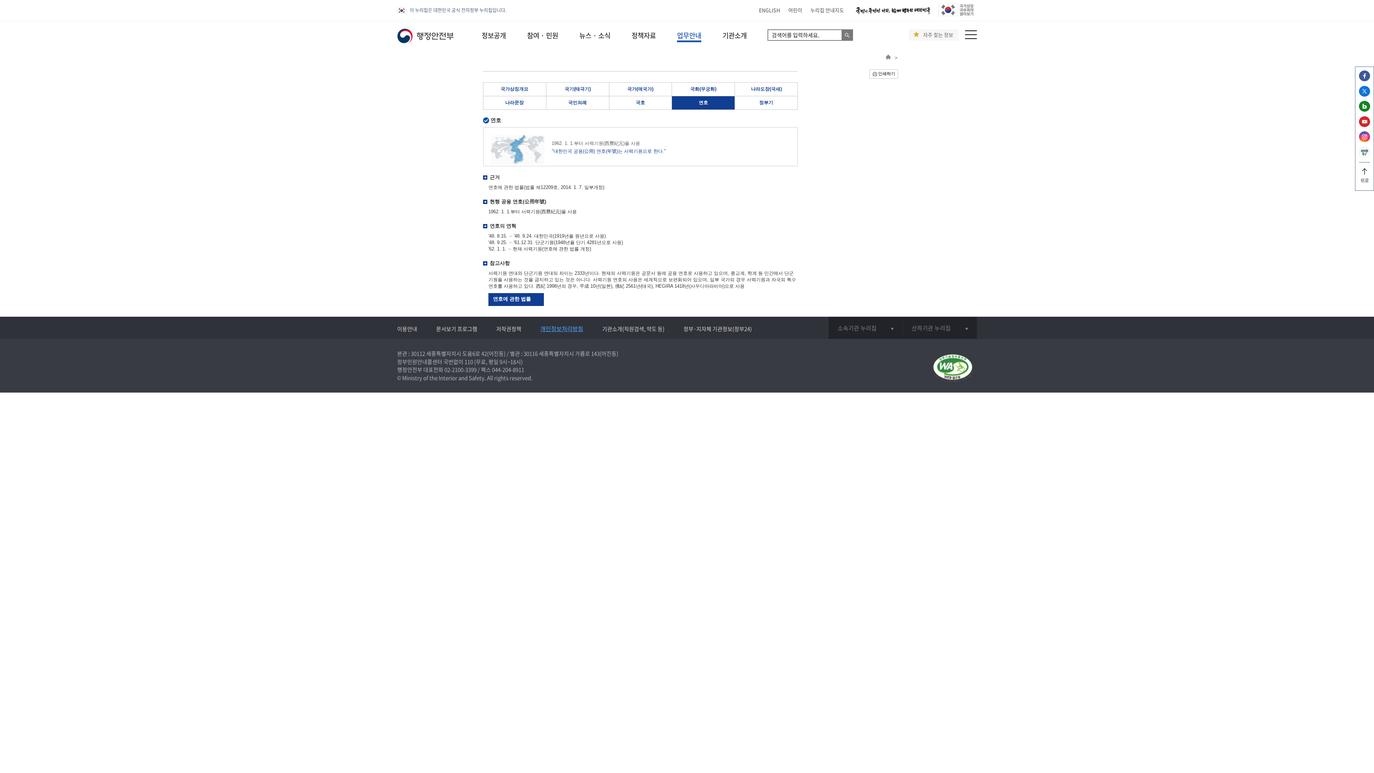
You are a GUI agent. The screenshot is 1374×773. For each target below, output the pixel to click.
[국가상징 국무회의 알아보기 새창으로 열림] (956, 14)
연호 (703, 102)
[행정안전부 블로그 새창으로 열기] (1364, 109)
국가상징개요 (514, 89)
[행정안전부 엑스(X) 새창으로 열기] (1364, 94)
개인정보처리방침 (561, 328)
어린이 (795, 10)
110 (468, 362)
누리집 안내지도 (827, 10)
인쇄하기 (886, 73)
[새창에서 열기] (952, 368)
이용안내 (407, 329)
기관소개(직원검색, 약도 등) (633, 329)
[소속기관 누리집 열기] (865, 328)
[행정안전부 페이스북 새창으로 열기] (1364, 79)
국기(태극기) (578, 89)
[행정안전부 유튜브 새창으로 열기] (1364, 125)
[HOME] (888, 57)
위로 (1364, 180)
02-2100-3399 (460, 370)
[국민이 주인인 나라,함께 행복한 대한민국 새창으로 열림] (893, 14)
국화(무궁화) (703, 89)
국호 (640, 102)
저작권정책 (508, 329)
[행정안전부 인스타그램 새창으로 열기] (1364, 140)
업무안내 (689, 35)
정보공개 (494, 35)
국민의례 (577, 102)
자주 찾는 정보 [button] (938, 35)
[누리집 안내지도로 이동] (971, 37)
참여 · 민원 (542, 35)
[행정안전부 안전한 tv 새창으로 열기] (1364, 155)
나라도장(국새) (766, 89)
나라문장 (514, 102)
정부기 (766, 102)
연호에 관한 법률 (512, 299)
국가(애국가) (640, 89)
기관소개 (734, 35)
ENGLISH (769, 10)
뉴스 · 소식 (594, 35)
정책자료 (644, 35)
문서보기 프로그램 (456, 329)
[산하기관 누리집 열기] (940, 328)
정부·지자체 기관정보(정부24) (717, 329)
